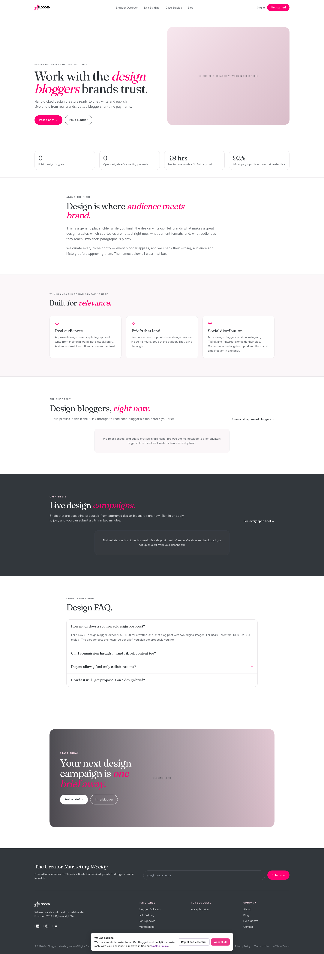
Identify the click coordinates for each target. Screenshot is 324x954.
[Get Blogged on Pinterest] (47, 926)
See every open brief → (259, 521)
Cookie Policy (159, 945)
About (247, 909)
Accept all (220, 941)
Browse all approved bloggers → (253, 419)
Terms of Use (261, 946)
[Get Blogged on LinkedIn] (37, 926)
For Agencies (147, 920)
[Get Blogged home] (43, 8)
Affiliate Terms (281, 946)
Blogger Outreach (127, 7)
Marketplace (146, 926)
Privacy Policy (242, 946)
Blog (191, 7)
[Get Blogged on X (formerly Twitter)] (55, 926)
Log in (261, 7)
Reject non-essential (193, 941)
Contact (248, 926)
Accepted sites (200, 909)
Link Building (152, 7)
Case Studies (174, 7)
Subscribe (278, 875)
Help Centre (250, 920)
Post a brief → (48, 120)
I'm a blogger (78, 120)
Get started (278, 7)
